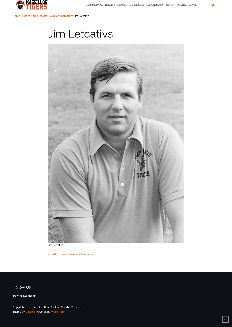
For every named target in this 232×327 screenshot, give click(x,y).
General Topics (94, 4)
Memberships (136, 4)
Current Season (155, 4)
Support (193, 4)
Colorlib (30, 311)
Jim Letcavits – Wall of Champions (51, 16)
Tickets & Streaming (116, 4)
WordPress (58, 311)
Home (16, 16)
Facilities (182, 4)
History (170, 4)
